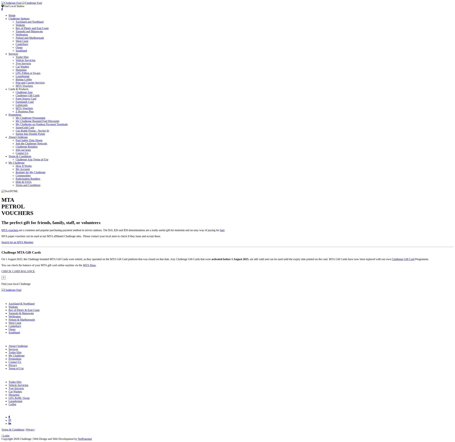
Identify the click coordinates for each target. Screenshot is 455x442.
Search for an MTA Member (17, 242)
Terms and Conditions (28, 185)
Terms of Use (16, 368)
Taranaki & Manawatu (21, 313)
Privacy (13, 365)
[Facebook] (2, 9)
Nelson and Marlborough (30, 37)
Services (13, 53)
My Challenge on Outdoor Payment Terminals (42, 124)
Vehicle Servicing (25, 60)
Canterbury (22, 44)
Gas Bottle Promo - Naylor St (32, 130)
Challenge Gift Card (403, 259)
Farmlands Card (25, 101)
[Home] (21, 2)
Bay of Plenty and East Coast (32, 28)
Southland (21, 50)
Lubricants (22, 105)
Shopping (21, 69)
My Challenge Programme (30, 117)
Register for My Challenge (31, 172)
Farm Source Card (26, 98)
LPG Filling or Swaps (28, 73)
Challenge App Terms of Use (32, 159)
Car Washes (22, 66)
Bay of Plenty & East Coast (24, 310)
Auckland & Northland (21, 303)
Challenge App (24, 92)
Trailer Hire (22, 57)
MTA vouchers (9, 230)
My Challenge (17, 162)
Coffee (12, 404)
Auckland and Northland (30, 21)
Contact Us (22, 153)
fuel (222, 230)
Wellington (22, 34)
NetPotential (85, 438)
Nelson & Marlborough (22, 319)
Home (12, 15)
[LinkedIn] (10, 423)
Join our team (23, 149)
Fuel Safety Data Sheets (29, 140)
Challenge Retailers (27, 146)
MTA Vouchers (24, 85)
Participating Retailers (28, 178)
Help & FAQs (23, 181)
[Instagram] (10, 420)
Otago (19, 47)
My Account (23, 169)
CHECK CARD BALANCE (18, 271)
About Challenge (18, 137)
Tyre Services (23, 63)
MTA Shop (89, 265)
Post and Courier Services (30, 82)
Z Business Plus (25, 111)
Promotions (15, 114)
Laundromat (22, 76)
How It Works (24, 165)
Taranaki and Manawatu (29, 31)
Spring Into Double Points (30, 133)
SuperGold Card (25, 127)
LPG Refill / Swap (19, 397)
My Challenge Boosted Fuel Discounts (37, 121)
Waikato (20, 25)
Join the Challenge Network (31, 143)
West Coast (22, 41)
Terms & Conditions (20, 156)
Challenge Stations (19, 18)
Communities (23, 175)
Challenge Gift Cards (27, 95)
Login (6, 435)
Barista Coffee (24, 79)
